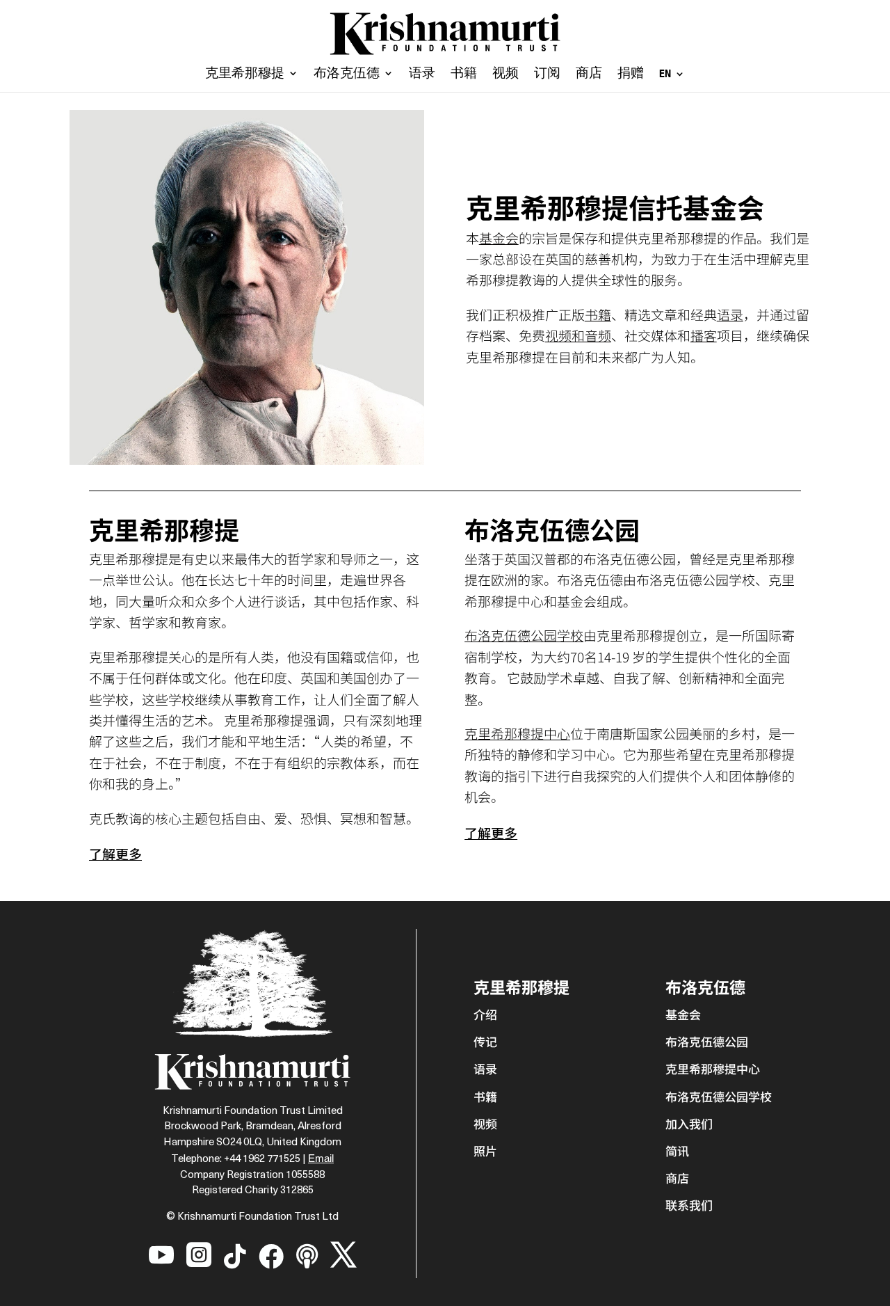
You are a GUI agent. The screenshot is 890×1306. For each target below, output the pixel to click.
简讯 (677, 1150)
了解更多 (115, 853)
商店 (589, 74)
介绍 (485, 1014)
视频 (505, 74)
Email (321, 1158)
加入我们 (689, 1123)
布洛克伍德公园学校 (523, 635)
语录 (422, 74)
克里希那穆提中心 (517, 733)
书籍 (464, 74)
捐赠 (630, 74)
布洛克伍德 (347, 74)
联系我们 (689, 1204)
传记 (485, 1041)
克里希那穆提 (244, 74)
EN (665, 74)
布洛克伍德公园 (706, 1041)
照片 (485, 1150)
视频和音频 (578, 335)
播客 (703, 335)
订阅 (547, 74)
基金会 (499, 237)
